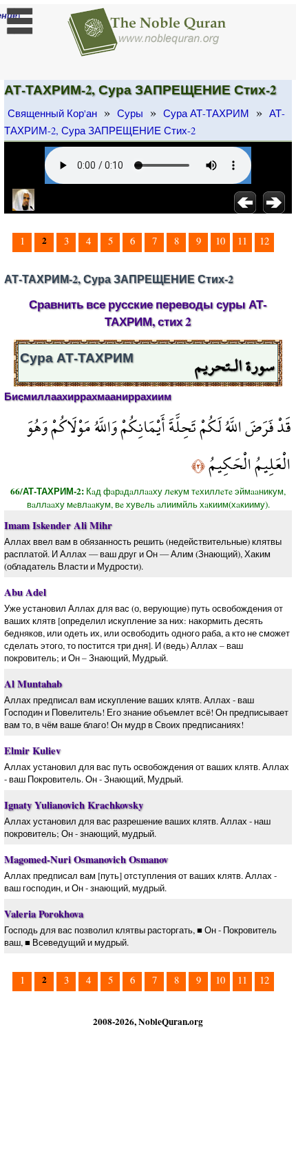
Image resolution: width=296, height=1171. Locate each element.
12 (264, 240)
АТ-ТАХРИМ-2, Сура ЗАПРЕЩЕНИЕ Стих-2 (144, 122)
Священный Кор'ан (52, 113)
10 (220, 240)
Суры (130, 113)
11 (242, 240)
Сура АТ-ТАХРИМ (206, 113)
